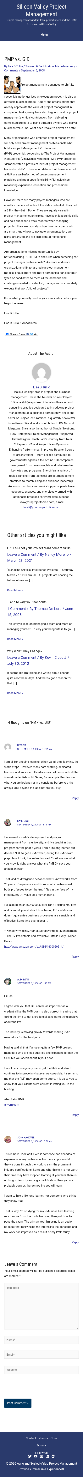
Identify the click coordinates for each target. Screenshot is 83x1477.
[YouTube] (35, 1456)
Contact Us (33, 1438)
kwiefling (23, 821)
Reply (75, 798)
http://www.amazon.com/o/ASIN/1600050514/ (34, 946)
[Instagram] (41, 1456)
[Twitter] (30, 1456)
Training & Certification (39, 66)
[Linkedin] (47, 1456)
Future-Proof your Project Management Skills (39, 548)
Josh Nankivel (25, 1137)
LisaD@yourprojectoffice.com (41, 507)
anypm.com (11, 1104)
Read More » (15, 590)
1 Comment (16, 608)
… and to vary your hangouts (27, 602)
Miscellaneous (64, 66)
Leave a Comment (21, 554)
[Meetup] (53, 1456)
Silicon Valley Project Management (42, 10)
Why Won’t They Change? (24, 651)
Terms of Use (48, 1438)
